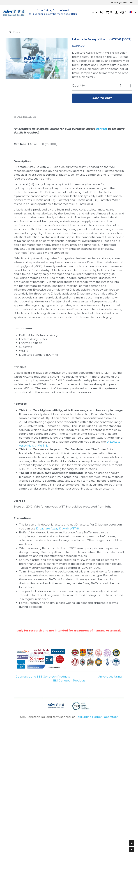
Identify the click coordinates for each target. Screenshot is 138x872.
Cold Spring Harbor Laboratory (96, 717)
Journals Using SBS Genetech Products (43, 676)
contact (102, 128)
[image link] (14, 11)
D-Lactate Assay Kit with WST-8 (57, 528)
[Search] (101, 12)
